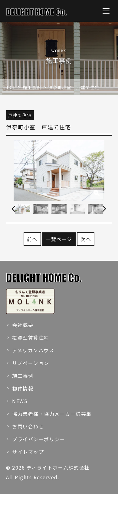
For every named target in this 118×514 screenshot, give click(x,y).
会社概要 (22, 324)
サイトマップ (28, 451)
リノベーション (30, 363)
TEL (11, 508)
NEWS (20, 401)
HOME (59, 508)
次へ (85, 239)
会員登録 (83, 508)
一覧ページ (59, 239)
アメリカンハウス (33, 350)
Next (104, 209)
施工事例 (22, 375)
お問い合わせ (28, 426)
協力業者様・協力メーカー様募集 (52, 413)
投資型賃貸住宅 (30, 337)
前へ (32, 239)
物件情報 (22, 388)
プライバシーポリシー (38, 439)
